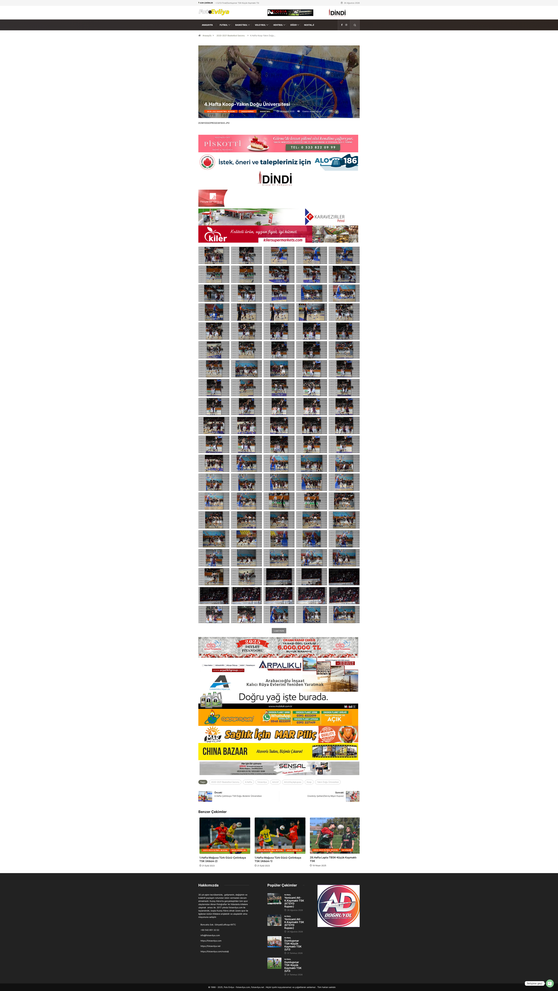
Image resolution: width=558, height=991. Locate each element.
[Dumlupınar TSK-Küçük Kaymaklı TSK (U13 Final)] (274, 941)
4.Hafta (248, 782)
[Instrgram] (346, 25)
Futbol (224, 25)
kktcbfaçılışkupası (292, 782)
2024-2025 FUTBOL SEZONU (214, 850)
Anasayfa (207, 25)
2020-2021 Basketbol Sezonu (231, 35)
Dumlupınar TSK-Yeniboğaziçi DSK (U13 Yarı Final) (238, 3)
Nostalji (309, 25)
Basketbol (241, 25)
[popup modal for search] (355, 24)
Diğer (293, 25)
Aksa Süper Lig (293, 850)
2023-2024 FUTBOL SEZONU (269, 850)
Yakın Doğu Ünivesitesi (328, 782)
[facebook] (342, 25)
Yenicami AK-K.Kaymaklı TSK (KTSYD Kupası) (294, 902)
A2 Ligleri (235, 850)
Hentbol (278, 25)
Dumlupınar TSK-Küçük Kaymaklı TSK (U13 (293, 945)
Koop (309, 782)
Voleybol (260, 25)
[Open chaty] (550, 983)
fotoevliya (262, 782)
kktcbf (275, 782)
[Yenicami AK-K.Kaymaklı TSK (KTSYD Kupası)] (274, 898)
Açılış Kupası (247, 111)
